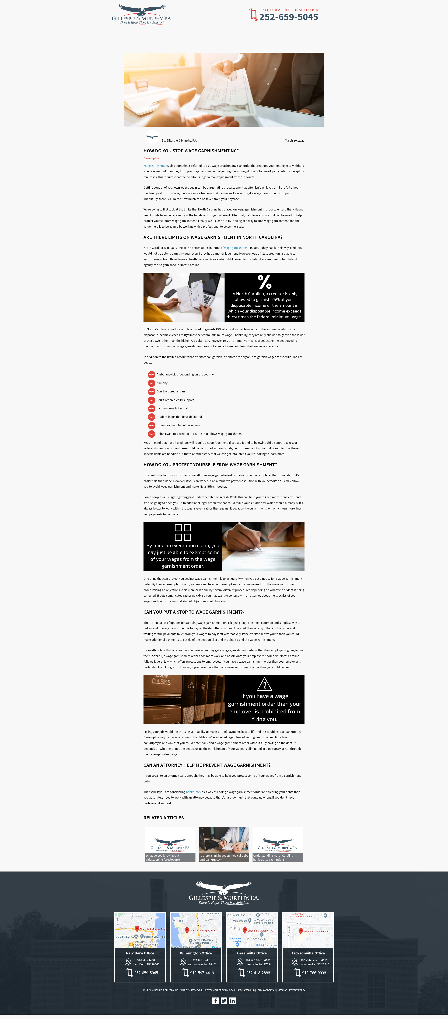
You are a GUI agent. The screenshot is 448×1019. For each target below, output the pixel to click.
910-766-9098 (314, 972)
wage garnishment (236, 248)
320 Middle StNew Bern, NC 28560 (146, 962)
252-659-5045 (288, 17)
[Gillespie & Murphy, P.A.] (142, 22)
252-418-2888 (258, 972)
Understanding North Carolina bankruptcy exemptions (273, 857)
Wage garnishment (156, 166)
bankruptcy (193, 792)
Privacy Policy (297, 990)
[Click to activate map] (140, 947)
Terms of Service (266, 990)
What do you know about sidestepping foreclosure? (163, 857)
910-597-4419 (202, 972)
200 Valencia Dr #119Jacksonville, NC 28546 (314, 962)
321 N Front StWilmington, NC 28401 (202, 962)
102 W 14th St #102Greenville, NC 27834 (258, 962)
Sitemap (282, 990)
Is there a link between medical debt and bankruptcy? (224, 857)
